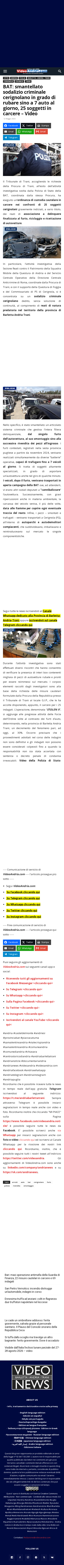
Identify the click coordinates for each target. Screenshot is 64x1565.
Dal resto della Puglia (19, 1268)
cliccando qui (27, 1139)
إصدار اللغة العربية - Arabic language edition (32, 1444)
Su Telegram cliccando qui (23, 898)
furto (49, 1182)
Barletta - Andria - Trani (39, 78)
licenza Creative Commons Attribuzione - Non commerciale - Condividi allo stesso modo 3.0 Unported (32, 1496)
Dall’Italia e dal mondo (19, 1313)
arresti (15, 1182)
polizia (7, 1186)
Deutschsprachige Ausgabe (32, 1422)
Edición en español (32, 1415)
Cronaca (19, 81)
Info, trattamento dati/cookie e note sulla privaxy (32, 1406)
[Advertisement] (32, 33)
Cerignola (8, 81)
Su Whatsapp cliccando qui (23, 904)
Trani (28, 81)
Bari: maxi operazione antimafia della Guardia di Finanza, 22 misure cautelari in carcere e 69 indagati (32, 1278)
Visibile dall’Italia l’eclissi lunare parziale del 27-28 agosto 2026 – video (32, 1349)
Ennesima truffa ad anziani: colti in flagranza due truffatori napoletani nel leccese (31, 1300)
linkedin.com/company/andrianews (30, 1167)
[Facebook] (20, 1558)
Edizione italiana (32, 1447)
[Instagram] (28, 1557)
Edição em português (32, 1419)
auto (23, 1182)
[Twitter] (44, 1558)
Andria (14, 78)
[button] (5, 71)
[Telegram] (36, 1558)
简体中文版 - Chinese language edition (32, 1437)
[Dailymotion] (12, 1558)
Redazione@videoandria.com (37, 1537)
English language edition (32, 1412)
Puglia (22, 78)
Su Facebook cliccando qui (23, 892)
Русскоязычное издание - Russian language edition (32, 1434)
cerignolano (39, 1182)
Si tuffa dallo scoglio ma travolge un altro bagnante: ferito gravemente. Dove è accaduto (32, 1339)
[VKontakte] (52, 1558)
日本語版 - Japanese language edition (32, 1441)
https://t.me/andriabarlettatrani (24, 1098)
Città (6, 78)
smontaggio (29, 1186)
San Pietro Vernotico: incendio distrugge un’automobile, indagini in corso (28, 1290)
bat (29, 1182)
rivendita (16, 1186)
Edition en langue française (32, 1425)
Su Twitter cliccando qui (21, 910)
